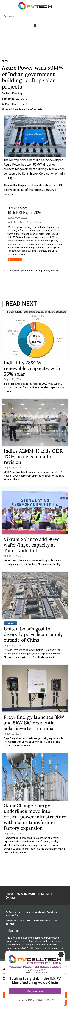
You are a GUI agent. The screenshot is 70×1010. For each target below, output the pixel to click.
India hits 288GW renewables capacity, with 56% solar (32, 368)
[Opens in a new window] (12, 930)
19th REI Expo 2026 (24, 212)
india (46, 271)
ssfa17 (59, 271)
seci (52, 271)
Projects (24, 104)
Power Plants (12, 104)
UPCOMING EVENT (17, 208)
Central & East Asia (32, 109)
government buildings (32, 271)
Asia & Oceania (13, 109)
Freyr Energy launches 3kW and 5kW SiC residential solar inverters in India (34, 722)
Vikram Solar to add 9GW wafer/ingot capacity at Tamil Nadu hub (31, 545)
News (5, 61)
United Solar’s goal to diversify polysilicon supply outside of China (33, 634)
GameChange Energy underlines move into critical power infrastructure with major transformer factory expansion (35, 816)
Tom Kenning (14, 93)
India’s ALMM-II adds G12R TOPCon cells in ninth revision (33, 456)
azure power (13, 271)
